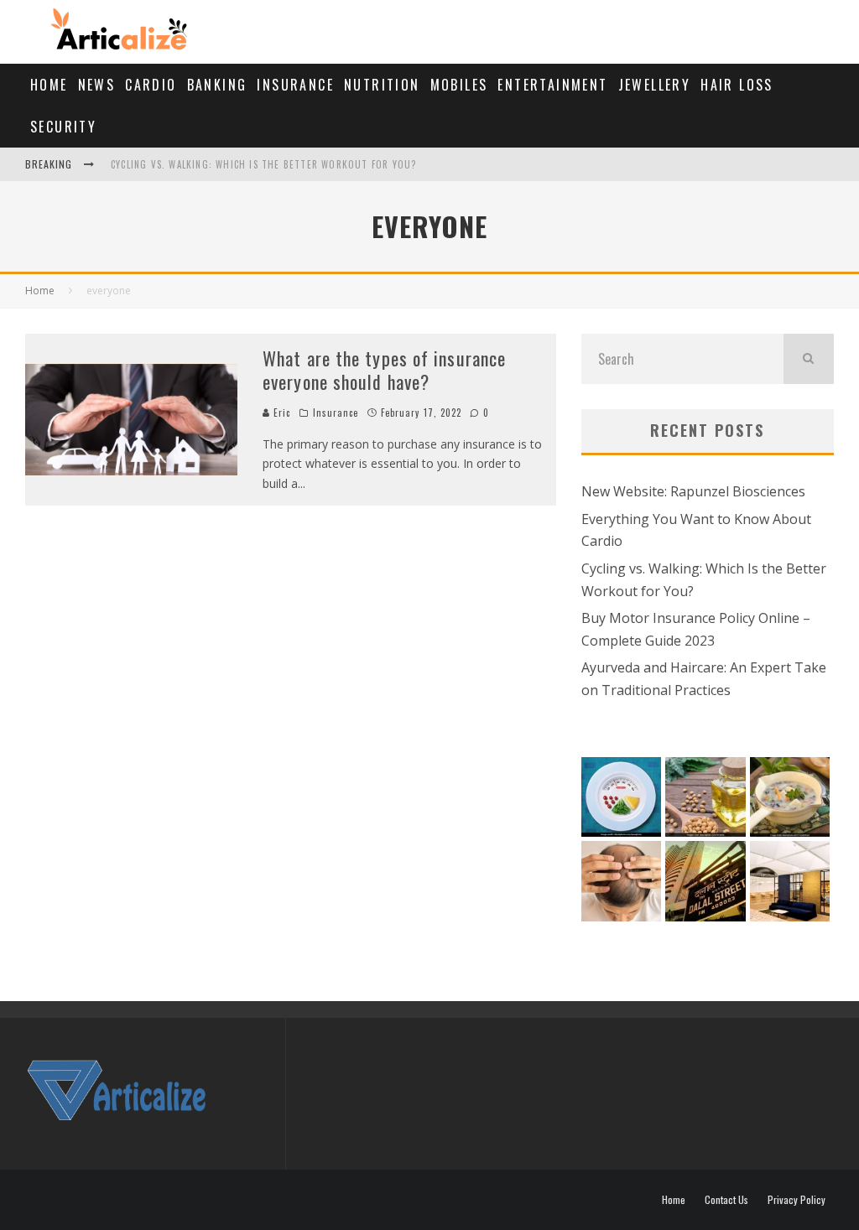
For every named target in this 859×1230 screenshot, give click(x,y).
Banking (217, 85)
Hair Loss (736, 85)
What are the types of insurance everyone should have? (384, 370)
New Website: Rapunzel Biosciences (693, 491)
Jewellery (654, 85)
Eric (280, 412)
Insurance (295, 85)
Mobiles (459, 85)
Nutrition (382, 85)
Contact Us (726, 1200)
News (97, 85)
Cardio (150, 85)
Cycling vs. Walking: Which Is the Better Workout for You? (263, 164)
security (63, 127)
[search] (809, 359)
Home (49, 85)
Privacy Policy (796, 1200)
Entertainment (552, 85)
